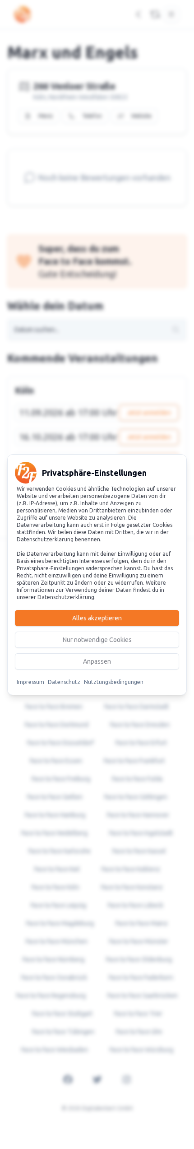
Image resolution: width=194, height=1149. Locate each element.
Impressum (30, 682)
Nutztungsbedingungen (113, 682)
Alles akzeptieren (97, 618)
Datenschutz (64, 682)
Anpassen (97, 661)
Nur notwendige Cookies (97, 639)
